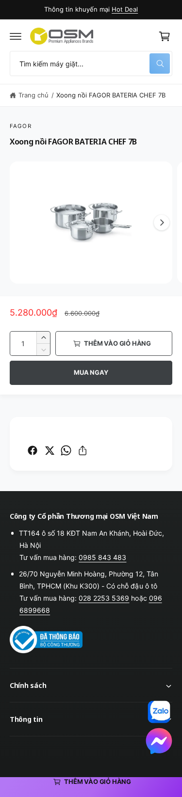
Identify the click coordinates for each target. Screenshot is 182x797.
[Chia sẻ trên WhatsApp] (66, 450)
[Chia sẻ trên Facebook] (32, 450)
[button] (15, 36)
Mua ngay (91, 372)
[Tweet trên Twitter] (49, 450)
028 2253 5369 (104, 598)
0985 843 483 (102, 557)
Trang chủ (33, 95)
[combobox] (91, 63)
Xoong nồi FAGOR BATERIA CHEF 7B (110, 95)
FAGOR (21, 126)
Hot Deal (125, 9)
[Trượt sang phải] (161, 222)
